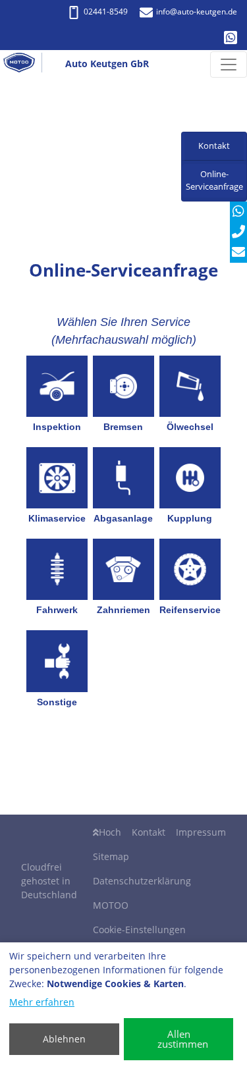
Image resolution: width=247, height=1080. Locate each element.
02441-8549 (106, 11)
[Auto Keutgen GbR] (24, 64)
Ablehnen (64, 1039)
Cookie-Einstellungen (139, 929)
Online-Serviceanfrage (214, 180)
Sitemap (111, 856)
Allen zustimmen (182, 1038)
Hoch (110, 832)
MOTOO (110, 905)
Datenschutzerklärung (142, 881)
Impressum (201, 832)
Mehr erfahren (41, 1002)
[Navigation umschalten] (228, 64)
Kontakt (148, 832)
